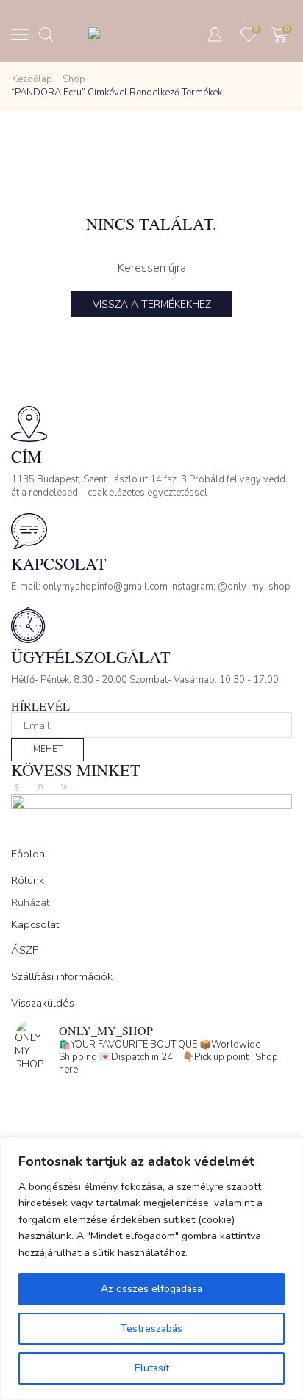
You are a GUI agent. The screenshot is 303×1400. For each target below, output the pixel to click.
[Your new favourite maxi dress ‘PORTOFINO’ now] (151, 1135)
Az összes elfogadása (151, 1289)
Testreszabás (151, 1328)
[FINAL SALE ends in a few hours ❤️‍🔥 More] (151, 1116)
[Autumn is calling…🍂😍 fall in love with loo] (151, 1097)
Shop (74, 79)
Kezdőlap (32, 79)
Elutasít (152, 1368)
